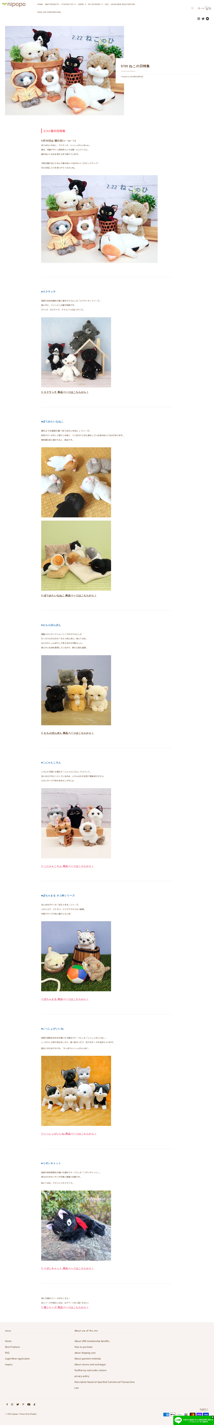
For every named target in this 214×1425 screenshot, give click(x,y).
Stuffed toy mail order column (90, 1370)
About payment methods (88, 1358)
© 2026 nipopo (11, 1413)
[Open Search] (192, 8)
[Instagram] (12, 1404)
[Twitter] (17, 1404)
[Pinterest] (23, 1404)
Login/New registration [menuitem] (123, 4)
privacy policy (82, 1376)
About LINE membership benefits (92, 1341)
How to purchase (84, 1347)
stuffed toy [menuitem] (67, 4)
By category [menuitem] (94, 4)
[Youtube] (28, 1404)
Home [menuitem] (40, 4)
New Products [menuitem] (52, 4)
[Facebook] (7, 1404)
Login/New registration (17, 1358)
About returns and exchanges (90, 1364)
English (203, 1409)
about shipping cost (85, 1352)
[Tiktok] (34, 1404)
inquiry (9, 1364)
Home (8, 1341)
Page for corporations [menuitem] (49, 12)
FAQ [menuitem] (107, 4)
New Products (12, 1347)
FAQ (7, 1352)
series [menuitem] (81, 4)
